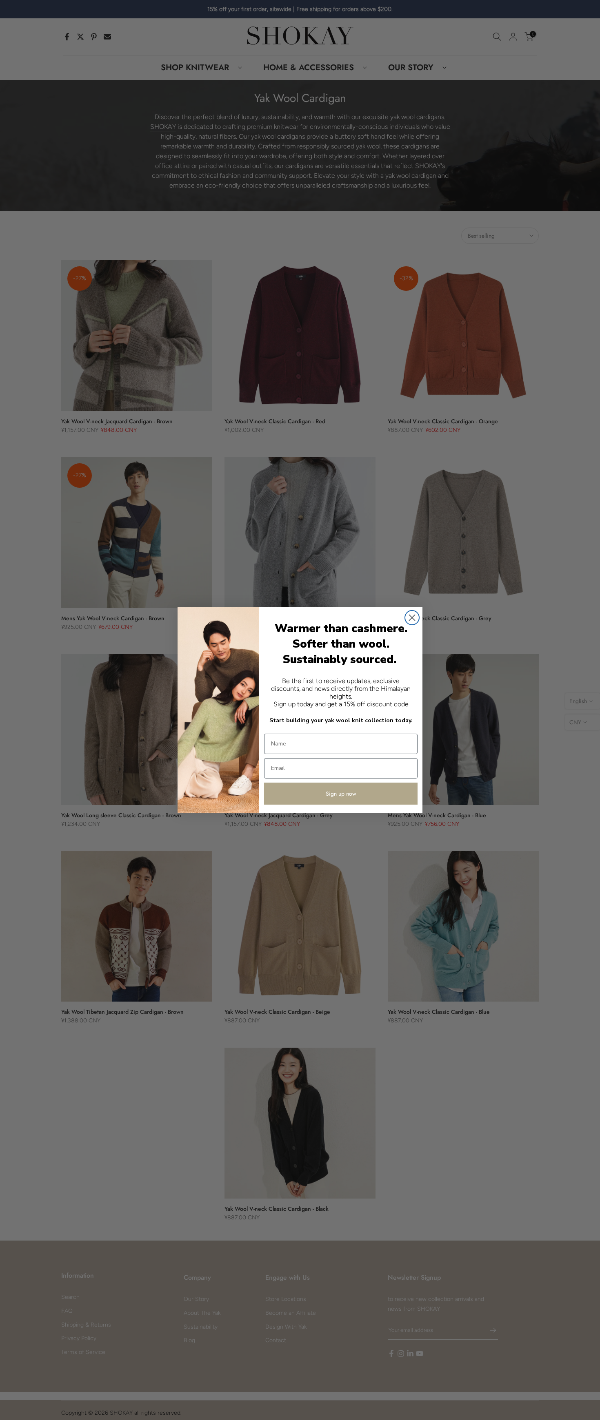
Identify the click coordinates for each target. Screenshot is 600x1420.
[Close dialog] (412, 617)
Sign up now (341, 794)
